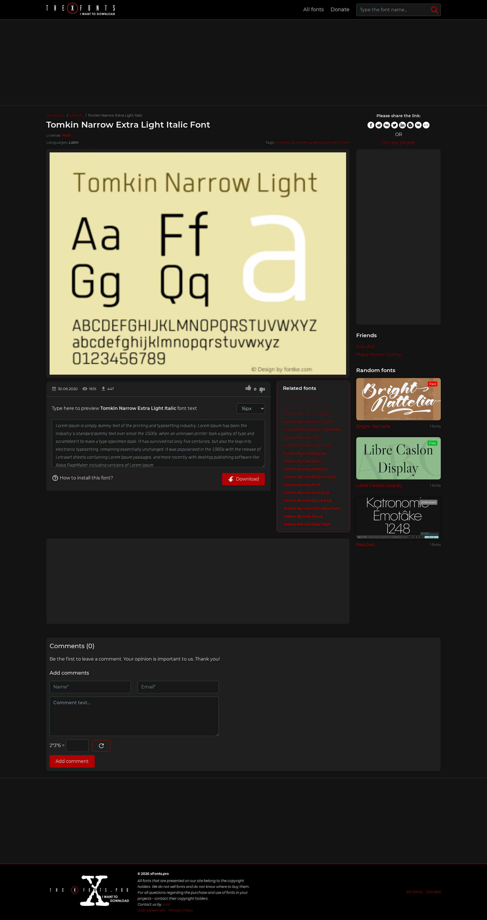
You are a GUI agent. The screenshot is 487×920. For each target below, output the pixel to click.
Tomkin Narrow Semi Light (307, 421)
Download (247, 479)
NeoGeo (365, 544)
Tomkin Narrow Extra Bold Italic (311, 508)
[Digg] (386, 125)
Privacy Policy (181, 910)
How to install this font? (86, 478)
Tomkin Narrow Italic (302, 461)
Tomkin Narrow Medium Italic (310, 477)
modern (303, 142)
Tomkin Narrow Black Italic (307, 524)
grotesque (285, 142)
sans (317, 142)
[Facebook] (371, 125)
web (345, 142)
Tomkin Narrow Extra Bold (307, 500)
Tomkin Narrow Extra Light (307, 414)
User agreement (151, 910)
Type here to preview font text (124, 408)
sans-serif (331, 142)
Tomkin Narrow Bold (301, 485)
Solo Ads (365, 346)
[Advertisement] (243, 62)
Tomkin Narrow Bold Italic (306, 492)
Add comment (72, 761)
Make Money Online (378, 354)
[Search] (434, 10)
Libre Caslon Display (379, 485)
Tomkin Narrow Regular (305, 453)
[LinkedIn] (402, 125)
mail (166, 904)
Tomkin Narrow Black (303, 516)
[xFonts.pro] (81, 10)
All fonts (313, 9)
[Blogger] (410, 125)
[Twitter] (394, 125)
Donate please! (398, 142)
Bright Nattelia (373, 426)
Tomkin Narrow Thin (301, 398)
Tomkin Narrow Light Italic (307, 445)
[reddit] (378, 125)
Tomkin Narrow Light (302, 437)
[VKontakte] (418, 125)
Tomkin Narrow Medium (305, 469)
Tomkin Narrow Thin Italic (307, 406)
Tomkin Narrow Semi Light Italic (312, 429)
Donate (340, 9)
